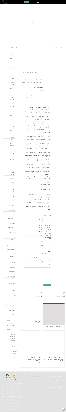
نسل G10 (12, 56)
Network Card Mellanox (11, 278)
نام (50, 276)
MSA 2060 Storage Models (10, 323)
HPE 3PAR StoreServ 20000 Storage (10, 305)
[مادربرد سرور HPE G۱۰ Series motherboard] (31, 311)
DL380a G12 (12, 113)
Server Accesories (38, 88)
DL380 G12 (12, 110)
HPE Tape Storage (13, 334)
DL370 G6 (12, 119)
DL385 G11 (12, 106)
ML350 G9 (12, 182)
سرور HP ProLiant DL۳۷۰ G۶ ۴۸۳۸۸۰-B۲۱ (55, 326)
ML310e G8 (12, 178)
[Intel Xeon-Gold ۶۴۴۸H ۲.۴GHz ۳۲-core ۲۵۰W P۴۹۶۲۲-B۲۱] (31, 58)
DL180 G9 (12, 69)
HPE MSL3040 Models (12, 336)
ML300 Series (13, 162)
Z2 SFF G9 (13, 357)
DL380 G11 (12, 104)
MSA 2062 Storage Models (10, 325)
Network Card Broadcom (11, 269)
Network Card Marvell (11, 276)
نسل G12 (12, 172)
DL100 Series (13, 54)
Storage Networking (13, 338)
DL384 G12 (12, 115)
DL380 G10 (12, 88)
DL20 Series (13, 72)
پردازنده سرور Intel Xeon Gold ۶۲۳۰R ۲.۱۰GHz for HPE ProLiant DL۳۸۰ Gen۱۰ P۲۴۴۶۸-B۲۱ (32, 359)
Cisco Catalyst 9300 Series (11, 346)
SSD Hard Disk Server (11, 227)
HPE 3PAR (14, 303)
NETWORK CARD (12, 267)
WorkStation (14, 351)
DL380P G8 (12, 130)
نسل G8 (13, 128)
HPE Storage (14, 312)
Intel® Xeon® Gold (30, 88)
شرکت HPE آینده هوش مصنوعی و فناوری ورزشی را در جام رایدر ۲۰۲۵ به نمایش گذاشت (33, 389)
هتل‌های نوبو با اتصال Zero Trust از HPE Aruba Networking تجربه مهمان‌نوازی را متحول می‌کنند (33, 384)
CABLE (14, 194)
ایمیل (50, 280)
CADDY (14, 196)
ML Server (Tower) (12, 148)
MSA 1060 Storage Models (10, 320)
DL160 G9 (12, 67)
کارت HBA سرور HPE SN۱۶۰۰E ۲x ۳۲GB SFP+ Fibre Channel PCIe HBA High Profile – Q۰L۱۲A (54, 359)
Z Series (14, 353)
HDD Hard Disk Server (11, 218)
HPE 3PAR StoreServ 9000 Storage (10, 310)
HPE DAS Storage (12, 314)
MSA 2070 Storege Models (10, 329)
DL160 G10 (12, 58)
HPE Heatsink (13, 237)
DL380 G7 (12, 126)
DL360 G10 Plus (11, 92)
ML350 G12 (12, 174)
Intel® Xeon (13, 200)
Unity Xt (14, 301)
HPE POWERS (13, 239)
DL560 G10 (12, 143)
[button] (22, 2)
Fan (14, 212)
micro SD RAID (13, 262)
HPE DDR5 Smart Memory (11, 253)
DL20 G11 (12, 80)
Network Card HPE (12, 271)
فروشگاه (60, 47)
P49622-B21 (43, 107)
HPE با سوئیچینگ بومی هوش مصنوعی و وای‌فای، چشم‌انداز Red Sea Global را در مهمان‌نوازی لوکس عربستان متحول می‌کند (33, 378)
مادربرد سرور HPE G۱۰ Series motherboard (32, 321)
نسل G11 (13, 78)
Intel (41, 90)
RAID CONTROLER (12, 285)
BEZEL (14, 189)
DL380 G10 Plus (11, 95)
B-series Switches (12, 340)
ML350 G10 (12, 165)
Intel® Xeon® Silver (12, 210)
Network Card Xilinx (12, 283)
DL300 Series (13, 82)
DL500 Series (13, 139)
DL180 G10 (12, 60)
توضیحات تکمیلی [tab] (29, 97)
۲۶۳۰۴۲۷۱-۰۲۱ (53, 380)
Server (35, 88)
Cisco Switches (13, 344)
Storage (15, 295)
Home (64, 47)
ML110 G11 (12, 159)
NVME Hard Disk (12, 223)
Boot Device (13, 191)
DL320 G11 (12, 99)
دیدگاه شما (49, 266)
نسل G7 (13, 122)
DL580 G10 (12, 145)
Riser (14, 288)
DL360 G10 (12, 86)
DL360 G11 (12, 101)
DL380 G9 (12, 137)
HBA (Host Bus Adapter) (11, 232)
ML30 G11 (12, 153)
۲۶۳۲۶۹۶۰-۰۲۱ (53, 379)
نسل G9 (13, 63)
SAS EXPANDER (12, 290)
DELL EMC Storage (13, 297)
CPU (26, 88)
